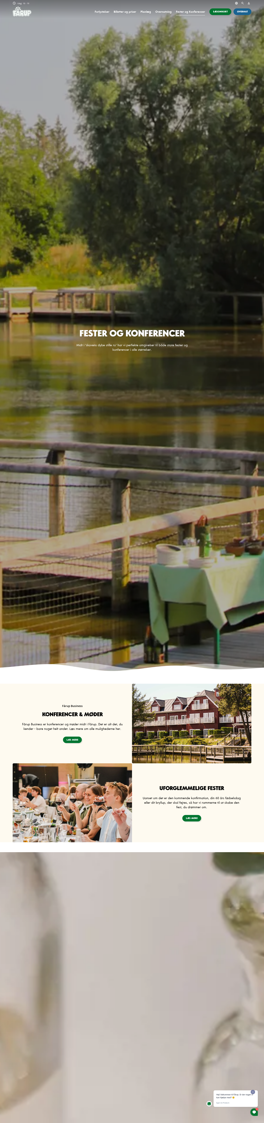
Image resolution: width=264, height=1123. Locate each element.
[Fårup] (22, 11)
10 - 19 (21, 3)
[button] (220, 11)
